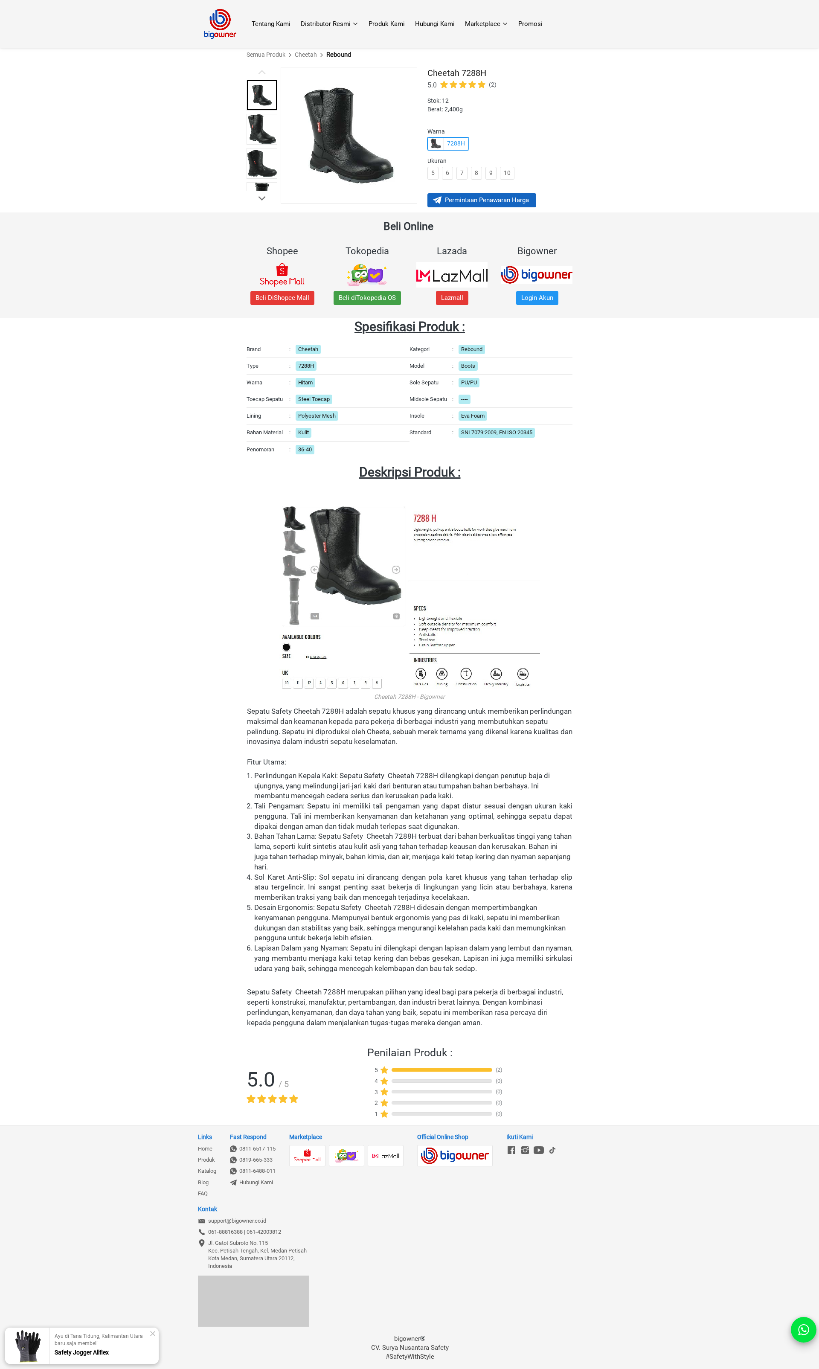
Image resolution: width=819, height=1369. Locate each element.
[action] (803, 1330)
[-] (511, 1150)
